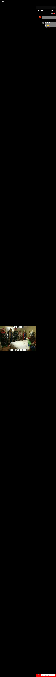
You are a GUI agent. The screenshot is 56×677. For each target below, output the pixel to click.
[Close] (2, 1)
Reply (46, 20)
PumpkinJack (47, 24)
